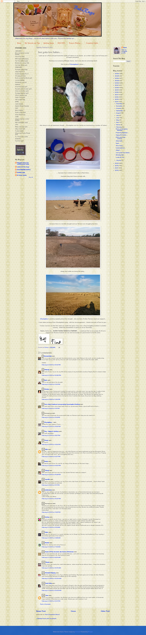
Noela (46, 461)
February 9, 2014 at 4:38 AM (51, 538)
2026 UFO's (61, 43)
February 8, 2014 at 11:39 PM (51, 512)
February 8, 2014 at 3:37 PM (51, 435)
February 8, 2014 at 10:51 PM (51, 498)
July (117, 115)
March (118, 124)
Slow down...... (120, 145)
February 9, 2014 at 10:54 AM (51, 578)
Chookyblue (44, 319)
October (119, 108)
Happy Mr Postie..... (121, 135)
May (117, 120)
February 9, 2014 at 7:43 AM (51, 546)
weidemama (48, 490)
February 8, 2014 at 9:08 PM (51, 474)
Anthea (47, 517)
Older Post (105, 611)
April (117, 122)
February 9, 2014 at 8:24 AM (51, 557)
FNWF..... (118, 150)
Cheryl (47, 470)
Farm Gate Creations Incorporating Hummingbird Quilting (62, 404)
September (119, 110)
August (118, 113)
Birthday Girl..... (120, 155)
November (119, 106)
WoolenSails (48, 356)
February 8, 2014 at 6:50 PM (51, 465)
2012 (117, 165)
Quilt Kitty (48, 583)
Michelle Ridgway (50, 572)
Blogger (90, 631)
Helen (47, 532)
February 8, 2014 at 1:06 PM (51, 399)
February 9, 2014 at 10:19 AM (51, 568)
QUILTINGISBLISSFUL (24, 169)
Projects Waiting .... (76, 43)
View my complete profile (124, 51)
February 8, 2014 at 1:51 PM (51, 408)
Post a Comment (45, 604)
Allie (46, 449)
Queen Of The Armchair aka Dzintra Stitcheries (59, 551)
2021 (117, 85)
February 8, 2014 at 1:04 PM (51, 384)
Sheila (47, 562)
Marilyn (46, 389)
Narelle (47, 542)
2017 (117, 94)
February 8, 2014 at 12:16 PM (51, 364)
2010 (117, 170)
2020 (117, 87)
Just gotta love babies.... (123, 152)
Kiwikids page (21, 172)
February (119, 127)
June (118, 117)
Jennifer (47, 479)
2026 (117, 73)
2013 (117, 163)
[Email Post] (59, 347)
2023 (117, 80)
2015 (117, 99)
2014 (117, 101)
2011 (117, 168)
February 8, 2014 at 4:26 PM (51, 444)
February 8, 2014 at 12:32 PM (51, 375)
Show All (31, 177)
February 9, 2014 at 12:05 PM (51, 590)
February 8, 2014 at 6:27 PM (51, 456)
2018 (117, 92)
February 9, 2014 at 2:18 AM (51, 527)
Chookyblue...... (48, 422)
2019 (117, 90)
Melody (46, 369)
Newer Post (41, 611)
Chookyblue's (74, 64)
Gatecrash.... (119, 141)
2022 (117, 83)
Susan (46, 440)
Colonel (77, 631)
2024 (117, 78)
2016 (117, 97)
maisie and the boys (23, 167)
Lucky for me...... (120, 157)
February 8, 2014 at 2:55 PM (51, 426)
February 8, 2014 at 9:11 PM (51, 485)
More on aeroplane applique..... (122, 129)
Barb (45, 380)
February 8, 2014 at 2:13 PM (51, 417)
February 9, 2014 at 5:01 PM (51, 601)
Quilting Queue (48, 43)
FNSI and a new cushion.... (120, 138)
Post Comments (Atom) (52, 614)
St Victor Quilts (22, 175)
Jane (46, 595)
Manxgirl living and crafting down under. (23, 163)
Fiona (125, 47)
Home (19, 43)
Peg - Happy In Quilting (51, 431)
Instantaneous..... (121, 148)
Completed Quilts (92, 43)
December (119, 103)
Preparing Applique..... (122, 132)
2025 (117, 76)
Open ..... (118, 143)
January (118, 160)
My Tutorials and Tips (32, 43)
